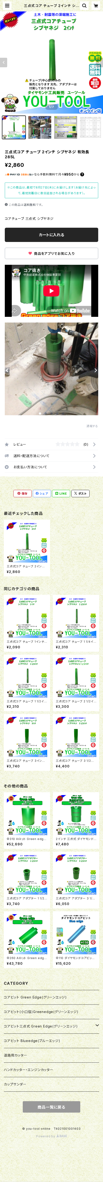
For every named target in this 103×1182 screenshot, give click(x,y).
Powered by (46, 1136)
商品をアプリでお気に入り (53, 253)
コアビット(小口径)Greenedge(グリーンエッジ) (41, 1012)
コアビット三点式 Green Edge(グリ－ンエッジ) (41, 1026)
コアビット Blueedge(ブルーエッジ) (32, 1041)
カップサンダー (15, 1084)
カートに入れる (51, 234)
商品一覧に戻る (51, 1107)
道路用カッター (15, 1055)
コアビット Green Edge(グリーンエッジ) (35, 997)
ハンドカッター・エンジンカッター (28, 1070)
